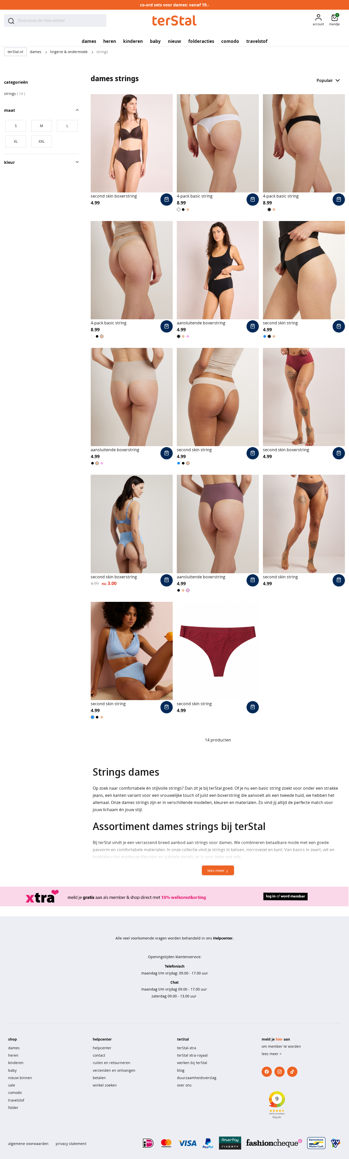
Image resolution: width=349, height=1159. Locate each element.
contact (99, 1055)
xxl (41, 141)
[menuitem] (89, 39)
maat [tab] (9, 110)
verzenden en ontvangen (114, 1070)
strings (14, 93)
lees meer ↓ (217, 870)
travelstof (16, 1100)
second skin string (280, 323)
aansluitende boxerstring (201, 323)
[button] (318, 20)
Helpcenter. (223, 938)
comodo (15, 1092)
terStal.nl (15, 51)
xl (16, 141)
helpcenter (102, 1047)
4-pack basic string (195, 196)
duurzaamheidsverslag (196, 1077)
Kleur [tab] (9, 162)
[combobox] (55, 20)
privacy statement (71, 1143)
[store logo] (175, 20)
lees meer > (272, 1053)
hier (279, 1039)
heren (13, 1055)
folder (13, 1107)
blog (180, 1070)
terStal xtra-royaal (192, 1055)
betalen (99, 1077)
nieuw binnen (20, 1077)
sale (11, 1085)
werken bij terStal (192, 1062)
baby (12, 1070)
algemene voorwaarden (28, 1143)
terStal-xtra (186, 1047)
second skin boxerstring (114, 196)
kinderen (16, 1062)
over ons (184, 1085)
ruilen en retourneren (111, 1062)
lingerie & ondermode (69, 51)
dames (36, 51)
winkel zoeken (105, 1085)
